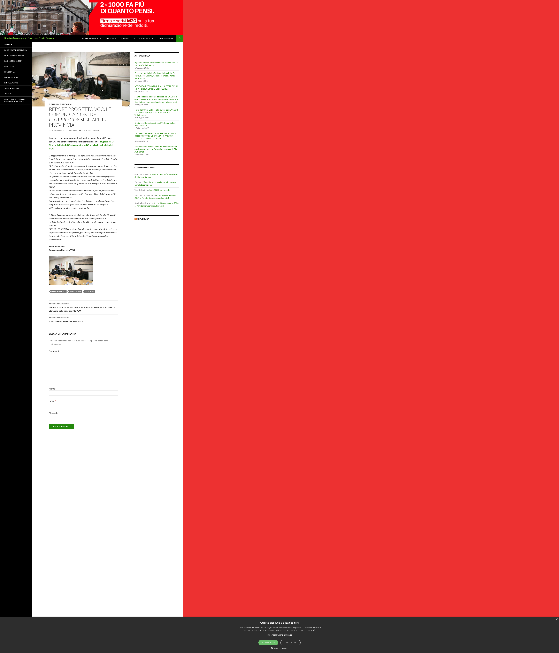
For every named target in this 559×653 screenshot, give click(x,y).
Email (52, 400)
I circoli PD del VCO (147, 38)
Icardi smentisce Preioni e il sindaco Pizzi (67, 319)
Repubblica (143, 219)
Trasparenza (110, 38)
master (73, 130)
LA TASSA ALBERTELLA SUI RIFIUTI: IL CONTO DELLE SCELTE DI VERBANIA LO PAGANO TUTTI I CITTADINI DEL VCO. (156, 136)
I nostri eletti (127, 38)
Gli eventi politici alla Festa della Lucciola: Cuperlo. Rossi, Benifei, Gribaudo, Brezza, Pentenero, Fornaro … (155, 76)
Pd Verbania (9, 72)
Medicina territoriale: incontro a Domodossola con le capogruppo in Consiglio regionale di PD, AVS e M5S (156, 149)
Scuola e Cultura (11, 88)
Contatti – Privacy (167, 38)
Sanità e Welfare (11, 83)
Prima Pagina (75, 291)
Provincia (89, 291)
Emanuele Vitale (58, 291)
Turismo (8, 94)
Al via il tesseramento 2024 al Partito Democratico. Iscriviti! (155, 196)
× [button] (556, 619)
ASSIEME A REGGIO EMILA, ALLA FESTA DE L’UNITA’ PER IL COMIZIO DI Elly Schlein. (156, 87)
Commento (55, 351)
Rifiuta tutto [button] (290, 642)
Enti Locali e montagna (60, 104)
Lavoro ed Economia (13, 61)
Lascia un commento (91, 130)
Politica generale (12, 77)
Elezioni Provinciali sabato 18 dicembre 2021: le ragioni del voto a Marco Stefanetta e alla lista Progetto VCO (82, 307)
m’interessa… (9, 66)
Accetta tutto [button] (268, 642)
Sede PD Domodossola (159, 190)
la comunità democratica (15, 50)
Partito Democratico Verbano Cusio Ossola (29, 38)
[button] (280, 648)
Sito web (53, 413)
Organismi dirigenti (90, 38)
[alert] (279, 635)
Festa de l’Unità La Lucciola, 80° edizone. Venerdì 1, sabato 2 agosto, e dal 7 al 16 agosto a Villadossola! (156, 112)
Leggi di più (310, 630)
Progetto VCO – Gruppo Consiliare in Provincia (14, 100)
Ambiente (8, 44)
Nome (52, 388)
